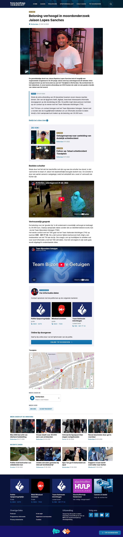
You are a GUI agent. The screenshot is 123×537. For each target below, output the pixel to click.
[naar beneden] (91, 385)
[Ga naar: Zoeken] (111, 4)
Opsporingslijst (67, 4)
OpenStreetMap (84, 388)
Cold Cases (81, 4)
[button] (61, 371)
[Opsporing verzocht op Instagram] (96, 515)
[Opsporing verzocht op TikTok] (107, 515)
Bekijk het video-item (37, 120)
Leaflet (76, 388)
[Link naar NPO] (66, 531)
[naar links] (91, 379)
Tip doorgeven (95, 4)
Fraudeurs (52, 4)
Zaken (42, 4)
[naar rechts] (91, 382)
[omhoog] (91, 377)
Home (35, 4)
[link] (45, 398)
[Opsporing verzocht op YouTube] (102, 515)
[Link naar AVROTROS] (56, 531)
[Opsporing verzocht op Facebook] (91, 515)
